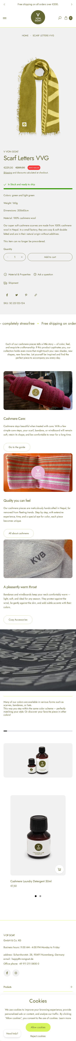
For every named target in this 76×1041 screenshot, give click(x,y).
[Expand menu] (4, 18)
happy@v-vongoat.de (22, 959)
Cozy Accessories (18, 619)
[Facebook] (7, 972)
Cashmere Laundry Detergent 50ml (31, 881)
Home (25, 35)
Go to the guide (17, 447)
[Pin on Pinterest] (26, 295)
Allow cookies (38, 1027)
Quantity (8, 249)
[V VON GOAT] (38, 17)
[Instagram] (15, 972)
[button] (60, 18)
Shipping (8, 172)
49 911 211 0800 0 (29, 963)
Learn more (65, 1018)
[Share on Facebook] (7, 295)
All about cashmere (19, 533)
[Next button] (71, 4)
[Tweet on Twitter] (16, 295)
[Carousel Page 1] (35, 896)
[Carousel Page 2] (40, 896)
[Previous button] (4, 4)
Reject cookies (38, 1036)
